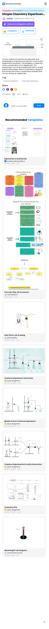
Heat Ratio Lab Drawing (14, 335)
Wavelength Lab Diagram (15, 550)
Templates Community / (12, 11)
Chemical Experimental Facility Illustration (23, 464)
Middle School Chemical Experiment (20, 421)
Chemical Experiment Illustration (18, 378)
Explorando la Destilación (15, 159)
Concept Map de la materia (16, 292)
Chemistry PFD (10, 507)
